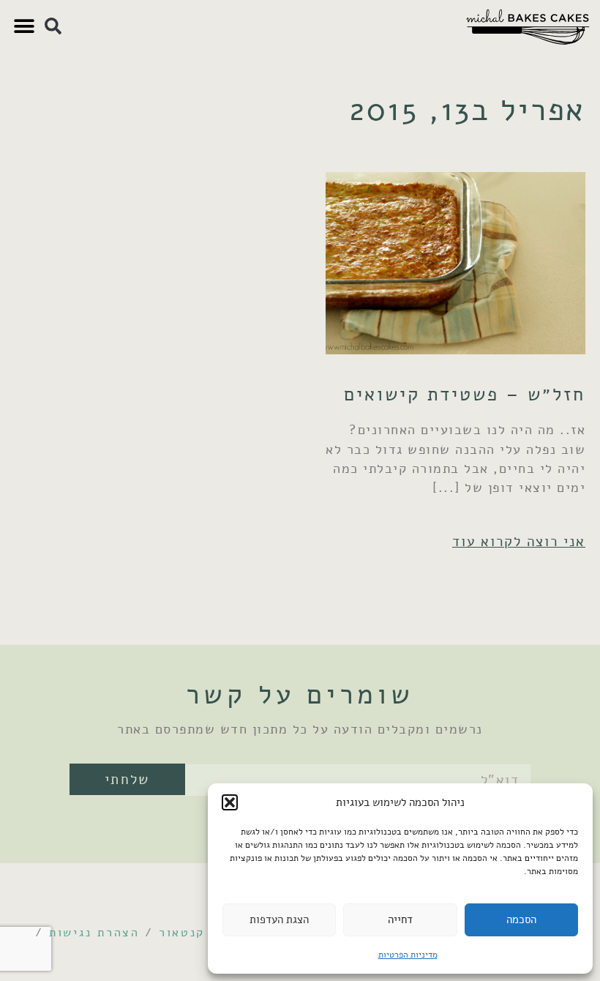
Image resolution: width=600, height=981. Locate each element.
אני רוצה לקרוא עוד (518, 541)
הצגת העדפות (279, 919)
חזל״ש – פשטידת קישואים (464, 394)
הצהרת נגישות (94, 933)
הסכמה (521, 919)
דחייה (400, 919)
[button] (229, 802)
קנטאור (182, 933)
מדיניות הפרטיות (408, 955)
